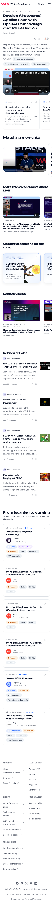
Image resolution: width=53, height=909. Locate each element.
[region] (26, 81)
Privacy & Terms (13, 894)
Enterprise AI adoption (23, 59)
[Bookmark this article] (36, 383)
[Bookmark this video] (39, 38)
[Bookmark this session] (37, 256)
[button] (7, 90)
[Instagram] (22, 883)
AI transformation (40, 64)
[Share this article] (32, 383)
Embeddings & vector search (16, 64)
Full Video (37, 168)
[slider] (26, 86)
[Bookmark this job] (45, 528)
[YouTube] (31, 883)
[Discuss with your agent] (46, 38)
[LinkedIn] (35, 883)
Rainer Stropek (9, 33)
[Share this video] (34, 38)
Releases (15, 899)
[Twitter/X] (26, 883)
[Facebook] (17, 883)
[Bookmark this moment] (35, 101)
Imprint (43, 894)
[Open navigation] (49, 4)
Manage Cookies (30, 894)
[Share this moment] (32, 102)
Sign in (41, 4)
